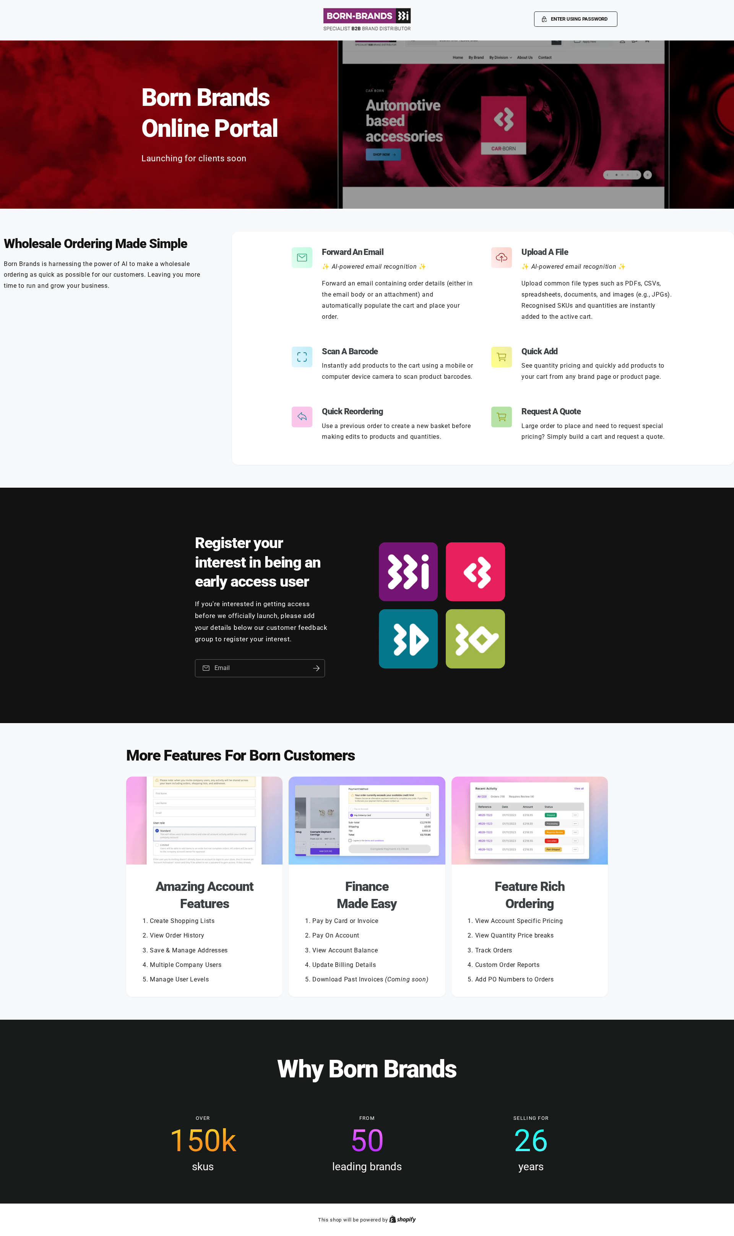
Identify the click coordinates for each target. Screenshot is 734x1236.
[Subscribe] (316, 668)
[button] (575, 19)
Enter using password (579, 19)
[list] (367, 887)
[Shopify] (402, 1220)
